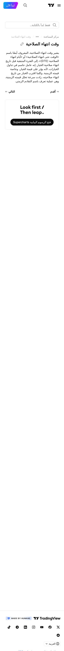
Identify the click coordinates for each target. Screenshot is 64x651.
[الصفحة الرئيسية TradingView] (51, 5)
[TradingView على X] (58, 627)
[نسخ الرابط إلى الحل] (22, 44)
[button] (51, 36)
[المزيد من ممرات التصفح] (37, 36)
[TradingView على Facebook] (50, 627)
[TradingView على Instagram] (33, 627)
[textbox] (31, 25)
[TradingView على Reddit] (58, 635)
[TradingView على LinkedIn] (25, 627)
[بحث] (25, 5)
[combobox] (32, 25)
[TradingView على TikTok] (9, 627)
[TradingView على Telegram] (17, 627)
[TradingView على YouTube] (41, 627)
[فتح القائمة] (59, 5)
